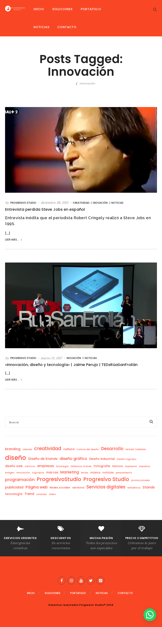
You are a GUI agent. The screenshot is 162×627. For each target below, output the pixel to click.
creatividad (47, 448)
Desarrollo (112, 449)
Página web (37, 487)
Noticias (41, 27)
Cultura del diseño (88, 449)
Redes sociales (60, 487)
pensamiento (124, 472)
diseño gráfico (73, 458)
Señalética (133, 487)
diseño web (14, 466)
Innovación (23, 472)
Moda (84, 472)
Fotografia (102, 466)
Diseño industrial (102, 459)
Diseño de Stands (43, 458)
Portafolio (91, 9)
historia (117, 466)
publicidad (14, 487)
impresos (144, 466)
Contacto (66, 27)
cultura (68, 449)
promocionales (140, 480)
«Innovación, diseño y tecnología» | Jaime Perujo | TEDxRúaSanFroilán (71, 364)
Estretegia (62, 466)
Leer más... (12, 239)
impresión (131, 466)
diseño (15, 457)
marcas (52, 472)
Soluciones (62, 9)
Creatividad (81, 203)
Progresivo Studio (23, 203)
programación (20, 480)
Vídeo (52, 494)
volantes (41, 494)
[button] (149, 614)
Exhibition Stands (81, 466)
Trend (29, 494)
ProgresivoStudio (59, 479)
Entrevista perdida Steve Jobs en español (45, 209)
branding (12, 449)
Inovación (100, 203)
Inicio (39, 9)
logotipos (38, 472)
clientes (27, 449)
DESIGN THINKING (136, 449)
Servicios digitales (105, 487)
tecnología (13, 494)
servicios (78, 487)
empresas (45, 466)
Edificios (30, 466)
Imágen (9, 472)
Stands (149, 487)
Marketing (69, 472)
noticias (108, 472)
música (95, 472)
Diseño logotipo (126, 459)
